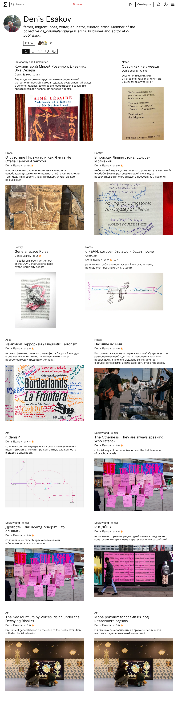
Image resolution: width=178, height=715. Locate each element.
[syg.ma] (5, 4)
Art (7, 432)
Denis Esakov (23, 74)
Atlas (8, 339)
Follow (29, 43)
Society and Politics (106, 432)
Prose (9, 153)
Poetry (98, 153)
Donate (77, 4)
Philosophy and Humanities (31, 62)
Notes (125, 62)
